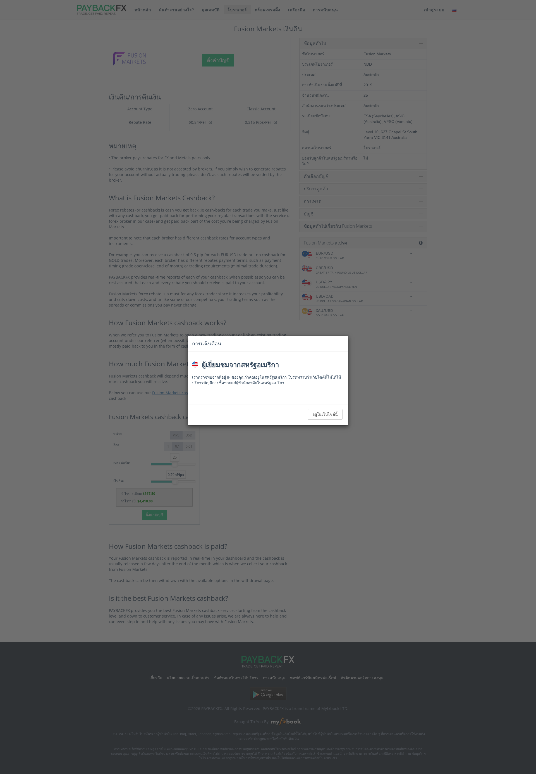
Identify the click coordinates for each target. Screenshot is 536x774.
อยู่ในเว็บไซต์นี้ (325, 414)
